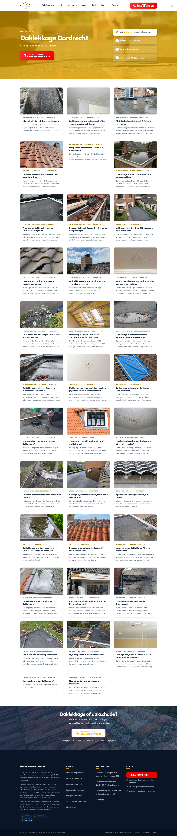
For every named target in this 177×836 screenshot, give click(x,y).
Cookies (136, 832)
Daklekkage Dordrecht (74, 784)
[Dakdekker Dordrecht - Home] (25, 5)
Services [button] (71, 5)
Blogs (104, 5)
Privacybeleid (108, 832)
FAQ (94, 5)
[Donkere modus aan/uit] (172, 5)
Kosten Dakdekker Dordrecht (77, 801)
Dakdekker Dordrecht (52, 5)
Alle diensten (71, 807)
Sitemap (154, 832)
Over (84, 5)
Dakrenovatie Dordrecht (75, 790)
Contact (116, 5)
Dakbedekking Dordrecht (75, 772)
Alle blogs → (101, 800)
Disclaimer (145, 832)
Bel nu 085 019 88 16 (139, 775)
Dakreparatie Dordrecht (75, 796)
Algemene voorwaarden (123, 832)
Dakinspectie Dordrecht (75, 778)
